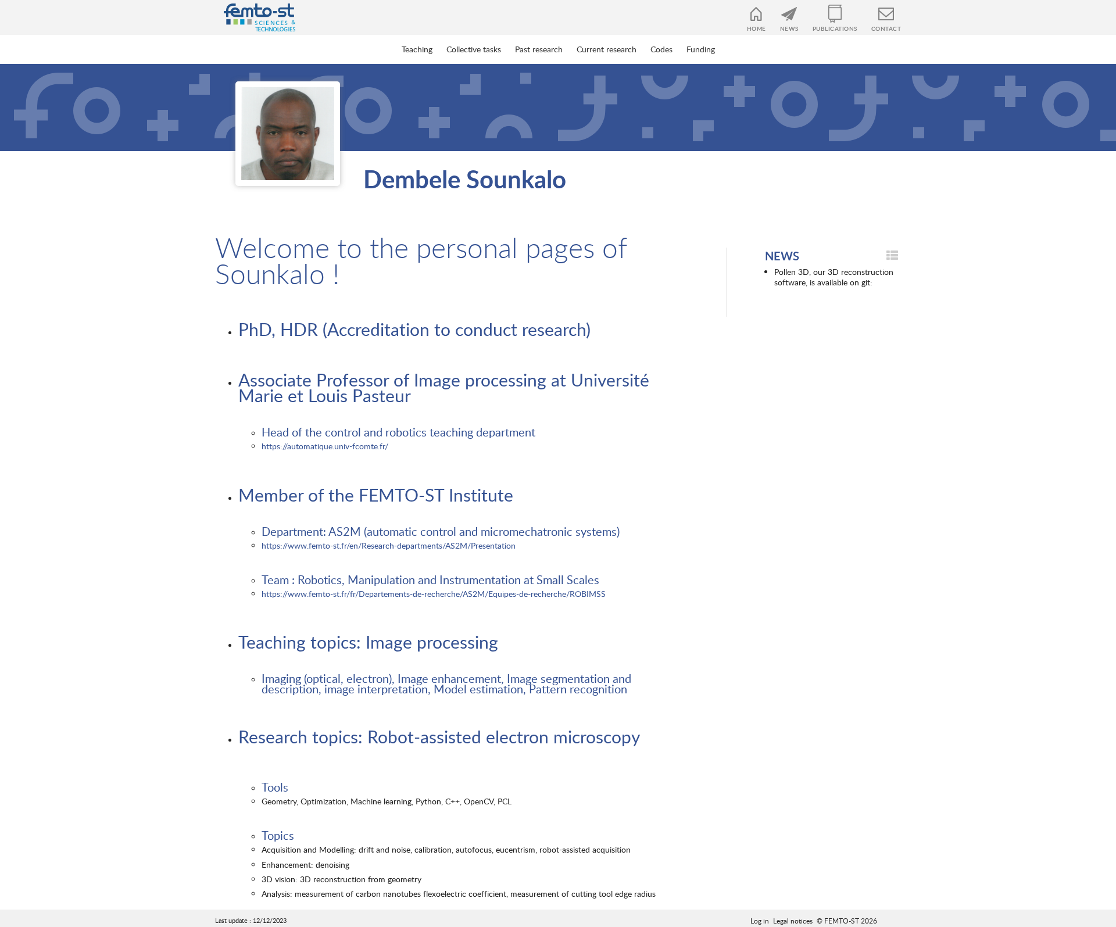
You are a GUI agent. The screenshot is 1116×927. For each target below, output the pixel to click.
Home (756, 28)
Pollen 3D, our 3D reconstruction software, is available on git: (833, 277)
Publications (835, 28)
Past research (539, 49)
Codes (661, 49)
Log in (759, 920)
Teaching (417, 49)
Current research (606, 49)
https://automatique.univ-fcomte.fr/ (325, 446)
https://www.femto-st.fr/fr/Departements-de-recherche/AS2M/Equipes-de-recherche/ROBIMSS (434, 593)
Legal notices (793, 920)
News (789, 28)
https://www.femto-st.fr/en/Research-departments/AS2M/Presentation (389, 545)
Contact (886, 28)
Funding (700, 49)
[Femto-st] (253, 17)
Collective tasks (473, 49)
